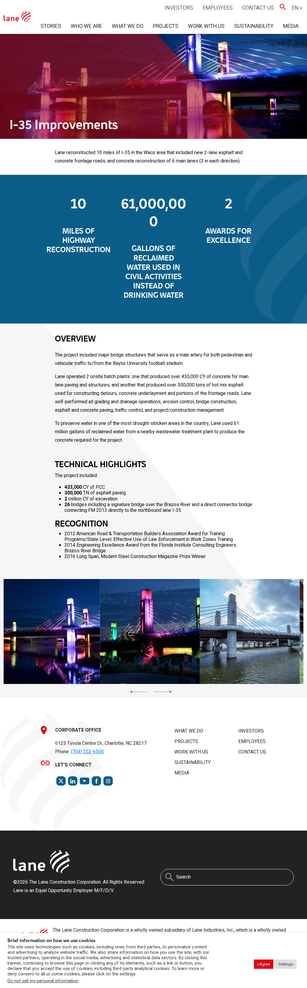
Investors (179, 8)
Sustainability (253, 26)
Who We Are (86, 26)
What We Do (127, 26)
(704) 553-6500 (87, 751)
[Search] (169, 877)
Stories (50, 26)
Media (291, 26)
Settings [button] (286, 964)
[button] (50, 631)
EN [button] (295, 8)
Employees (218, 8)
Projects (165, 26)
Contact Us (258, 8)
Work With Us (206, 26)
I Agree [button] (264, 964)
